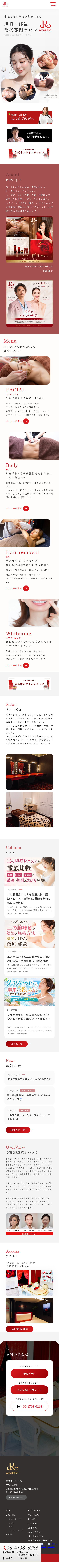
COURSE (11, 1514)
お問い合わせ (34, 1532)
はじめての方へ (35, 1536)
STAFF (32, 1519)
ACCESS (33, 1523)
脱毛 (11, 1526)
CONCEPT (34, 1514)
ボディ (12, 1522)
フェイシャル (15, 1519)
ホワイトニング (16, 1530)
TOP (8, 1510)
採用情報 (32, 1527)
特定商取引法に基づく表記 (40, 1540)
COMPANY (34, 1510)
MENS (9, 1534)
